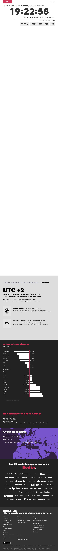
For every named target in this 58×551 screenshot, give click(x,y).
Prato (21, 492)
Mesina (18, 485)
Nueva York (6, 356)
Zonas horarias (6, 522)
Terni (52, 495)
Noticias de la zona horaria (23, 520)
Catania (48, 477)
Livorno (6, 485)
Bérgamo (32, 477)
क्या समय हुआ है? (16, 548)
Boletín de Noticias (21, 522)
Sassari (33, 495)
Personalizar (36, 523)
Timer (4, 530)
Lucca (12, 484)
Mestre (26, 485)
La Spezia (50, 481)
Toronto (5, 358)
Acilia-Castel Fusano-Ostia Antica (17, 474)
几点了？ (11, 548)
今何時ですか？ (26, 549)
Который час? (47, 548)
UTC (4, 362)
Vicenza (48, 499)
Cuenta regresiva (7, 528)
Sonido (4, 539)
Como (6, 481)
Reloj (4, 526)
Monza (43, 485)
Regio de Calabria (43, 492)
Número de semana (8, 537)
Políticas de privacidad (22, 539)
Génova (41, 481)
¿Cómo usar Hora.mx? (38, 527)
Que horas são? (6, 549)
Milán (35, 485)
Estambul (5, 378)
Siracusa (38, 495)
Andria (36, 473)
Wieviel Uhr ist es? (19, 549)
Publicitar (19, 535)
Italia (28, 467)
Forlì (34, 481)
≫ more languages (49, 549)
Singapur (5, 391)
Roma (8, 495)
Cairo (4, 375)
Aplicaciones (20, 516)
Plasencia (15, 492)
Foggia (29, 481)
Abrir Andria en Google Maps (12, 442)
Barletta (48, 473)
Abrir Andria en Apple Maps (29, 442)
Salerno (27, 495)
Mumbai (5, 384)
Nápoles (14, 488)
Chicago (5, 353)
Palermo (35, 488)
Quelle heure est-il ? (30, 548)
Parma (45, 488)
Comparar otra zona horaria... (12, 400)
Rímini (21, 495)
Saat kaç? (32, 549)
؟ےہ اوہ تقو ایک (42, 549)
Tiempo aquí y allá (7, 518)
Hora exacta (6, 516)
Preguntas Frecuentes (38, 525)
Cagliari (39, 477)
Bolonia (9, 477)
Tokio (52, 24)
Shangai (5, 389)
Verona (41, 499)
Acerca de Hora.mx (38, 529)
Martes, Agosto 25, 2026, (39, 17)
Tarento (45, 496)
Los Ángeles (24, 24)
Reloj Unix (35, 518)
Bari (42, 474)
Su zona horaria (7, 520)
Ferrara (11, 481)
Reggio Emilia (30, 492)
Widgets (19, 518)
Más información (24, 19)
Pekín (46, 24)
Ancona (31, 473)
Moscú (4, 380)
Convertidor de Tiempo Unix (40, 520)
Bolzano (18, 477)
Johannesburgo (7, 369)
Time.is (18, 547)
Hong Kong (6, 387)
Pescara (9, 492)
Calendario (5, 532)
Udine (34, 499)
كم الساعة (36, 548)
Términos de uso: (21, 537)
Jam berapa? (12, 549)
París (40, 24)
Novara (5, 488)
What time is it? (6, 548)
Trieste (19, 499)
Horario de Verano (7, 524)
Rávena (16, 495)
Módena (50, 485)
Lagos (4, 365)
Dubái (4, 382)
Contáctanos (36, 531)
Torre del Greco (10, 499)
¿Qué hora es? (22, 548)
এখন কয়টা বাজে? (41, 548)
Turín (27, 499)
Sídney (4, 396)
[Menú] (54, 2)
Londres (33, 24)
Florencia (20, 481)
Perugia (51, 488)
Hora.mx (7, 1)
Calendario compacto (8, 534)
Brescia (25, 478)
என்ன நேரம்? (37, 549)
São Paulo (5, 360)
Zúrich (4, 373)
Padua (25, 488)
